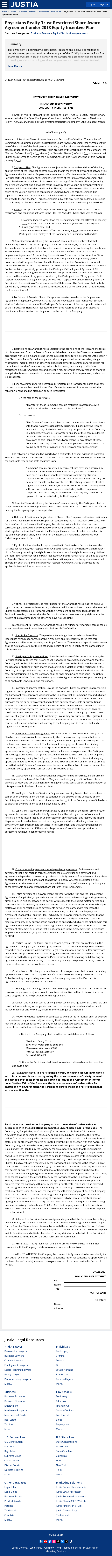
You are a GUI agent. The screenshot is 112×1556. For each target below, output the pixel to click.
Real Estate (10, 1419)
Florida (59, 1460)
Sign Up (104, 4)
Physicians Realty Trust (50, 12)
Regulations (11, 1451)
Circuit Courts (11, 1460)
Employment (11, 1405)
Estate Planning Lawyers (17, 1369)
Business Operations (15, 1401)
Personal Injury (64, 1379)
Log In (92, 4)
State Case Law (64, 1451)
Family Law (62, 1374)
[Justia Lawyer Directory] (71, 1541)
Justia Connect (19, 1548)
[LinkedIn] (41, 1541)
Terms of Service (72, 1548)
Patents (8, 1505)
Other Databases (15, 1482)
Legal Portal (36, 1548)
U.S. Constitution (13, 1441)
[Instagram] (54, 1541)
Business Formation (15, 1396)
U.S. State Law (65, 1437)
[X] (66, 1541)
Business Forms (13, 1496)
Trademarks (11, 1510)
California (61, 1455)
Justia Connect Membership (71, 1487)
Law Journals (63, 1415)
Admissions (62, 1401)
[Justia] (24, 4)
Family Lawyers (12, 1374)
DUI (58, 1365)
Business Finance (40, 33)
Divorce (60, 1360)
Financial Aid (62, 1405)
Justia (4, 12)
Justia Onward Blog (66, 1510)
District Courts (12, 1465)
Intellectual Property (15, 1410)
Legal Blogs (10, 1491)
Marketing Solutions (69, 1482)
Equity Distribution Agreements (70, 33)
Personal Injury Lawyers (17, 1379)
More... (8, 1383)
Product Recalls (12, 1501)
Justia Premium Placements (71, 1496)
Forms (13, 12)
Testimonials (63, 1515)
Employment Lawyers (16, 1365)
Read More (14, 66)
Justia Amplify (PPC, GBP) (69, 1505)
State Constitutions (66, 1441)
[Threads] (58, 1541)
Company (49, 1548)
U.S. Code (9, 1446)
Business (10, 1392)
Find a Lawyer (13, 1346)
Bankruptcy (62, 1351)
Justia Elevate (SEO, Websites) (72, 1501)
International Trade (15, 1415)
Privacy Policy (90, 1548)
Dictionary (61, 1396)
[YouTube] (45, 1541)
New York (61, 1465)
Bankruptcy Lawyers (15, 1351)
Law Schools (64, 1392)
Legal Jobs (10, 1487)
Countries (9, 1515)
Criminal (60, 1355)
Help (59, 1548)
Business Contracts (27, 12)
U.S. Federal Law (14, 1437)
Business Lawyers (14, 1355)
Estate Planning (64, 1369)
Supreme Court (12, 1455)
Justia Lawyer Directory (68, 1491)
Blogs (59, 1419)
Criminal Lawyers (13, 1360)
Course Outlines (65, 1410)
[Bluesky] (62, 1541)
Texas (59, 1469)
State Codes (62, 1446)
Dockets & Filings (13, 1469)
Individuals (63, 1346)
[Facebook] (49, 1541)
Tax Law (8, 1424)
